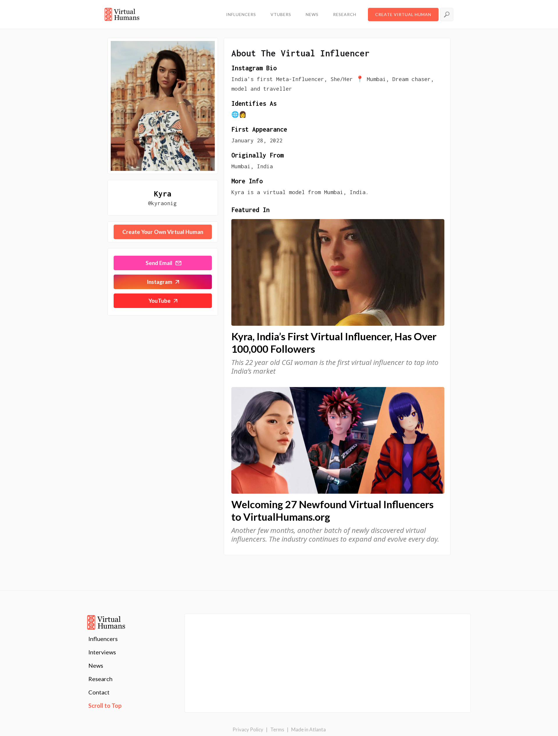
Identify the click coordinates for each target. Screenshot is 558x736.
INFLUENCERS (241, 14)
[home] (122, 14)
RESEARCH (344, 14)
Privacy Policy (248, 729)
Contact (99, 692)
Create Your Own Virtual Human (162, 231)
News (95, 665)
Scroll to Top (104, 705)
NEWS (312, 14)
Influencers (103, 638)
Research (100, 678)
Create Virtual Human (403, 14)
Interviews (102, 652)
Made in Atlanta (308, 729)
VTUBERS (281, 14)
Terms (277, 729)
